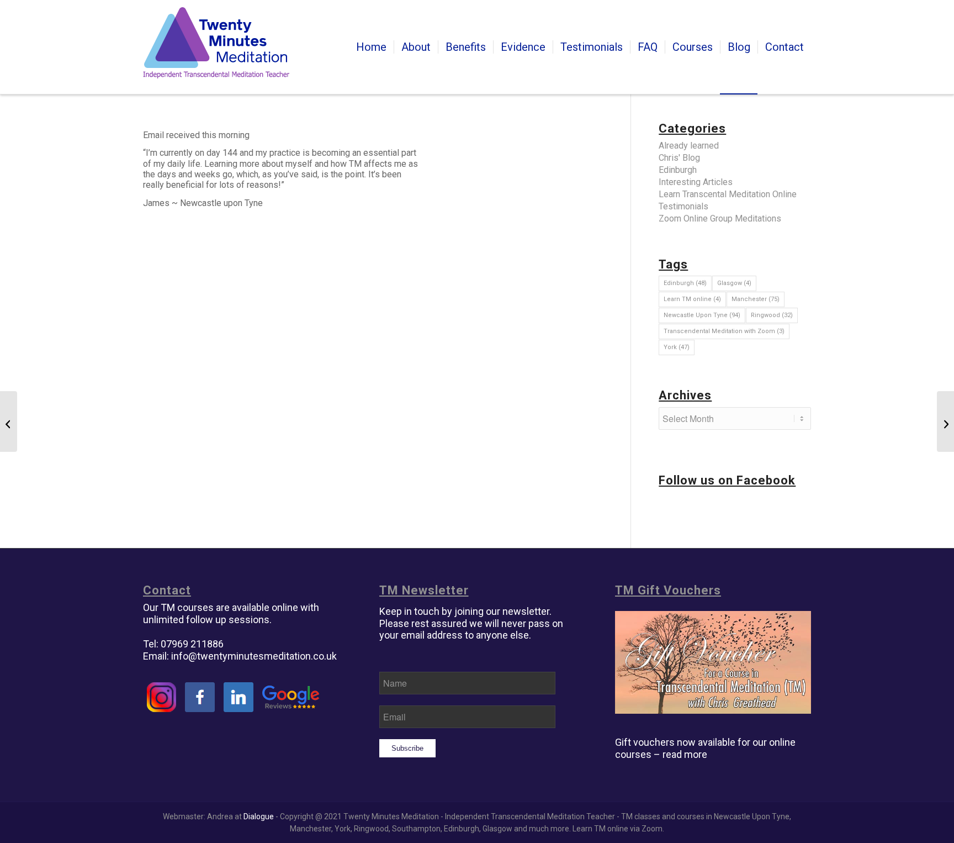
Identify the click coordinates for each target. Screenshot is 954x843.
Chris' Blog (679, 157)
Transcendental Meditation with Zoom (724, 331)
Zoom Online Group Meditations (720, 218)
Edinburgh (678, 170)
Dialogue (258, 816)
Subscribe (407, 748)
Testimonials (683, 206)
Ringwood (772, 315)
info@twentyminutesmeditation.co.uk (254, 656)
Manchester (756, 299)
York (677, 347)
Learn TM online (692, 299)
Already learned (689, 145)
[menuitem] (371, 47)
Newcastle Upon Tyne (702, 315)
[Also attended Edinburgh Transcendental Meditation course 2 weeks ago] (8, 421)
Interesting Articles (696, 182)
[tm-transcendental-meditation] (216, 47)
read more (684, 754)
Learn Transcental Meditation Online (728, 194)
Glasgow (734, 283)
